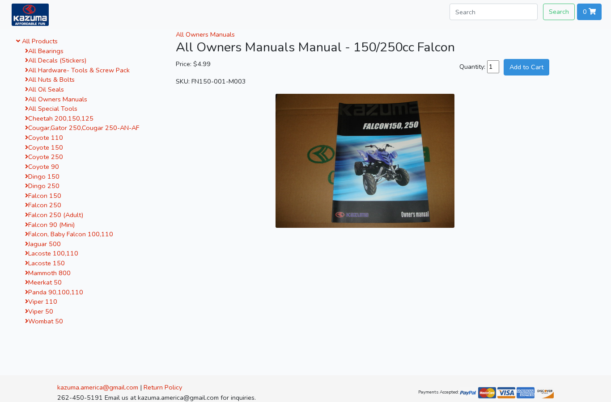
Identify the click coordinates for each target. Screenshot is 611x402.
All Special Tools (52, 108)
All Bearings (46, 50)
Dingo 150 (43, 176)
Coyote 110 (45, 137)
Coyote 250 (45, 156)
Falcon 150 (44, 195)
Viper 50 (40, 311)
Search (559, 11)
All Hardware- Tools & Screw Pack (79, 70)
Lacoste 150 (46, 263)
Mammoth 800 (49, 272)
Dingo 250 (43, 185)
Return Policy (163, 387)
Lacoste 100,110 (53, 253)
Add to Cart (526, 67)
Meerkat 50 (45, 282)
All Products (39, 41)
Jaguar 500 (44, 243)
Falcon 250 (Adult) (55, 214)
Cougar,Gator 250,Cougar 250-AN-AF (83, 127)
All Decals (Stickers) (57, 60)
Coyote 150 (45, 147)
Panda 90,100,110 (55, 292)
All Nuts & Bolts (51, 79)
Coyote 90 (43, 166)
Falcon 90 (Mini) (51, 224)
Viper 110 (42, 301)
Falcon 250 (44, 205)
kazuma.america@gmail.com (97, 387)
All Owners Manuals (57, 99)
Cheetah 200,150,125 (60, 118)
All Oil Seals (46, 89)
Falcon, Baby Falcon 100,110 (70, 234)
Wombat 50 (45, 321)
